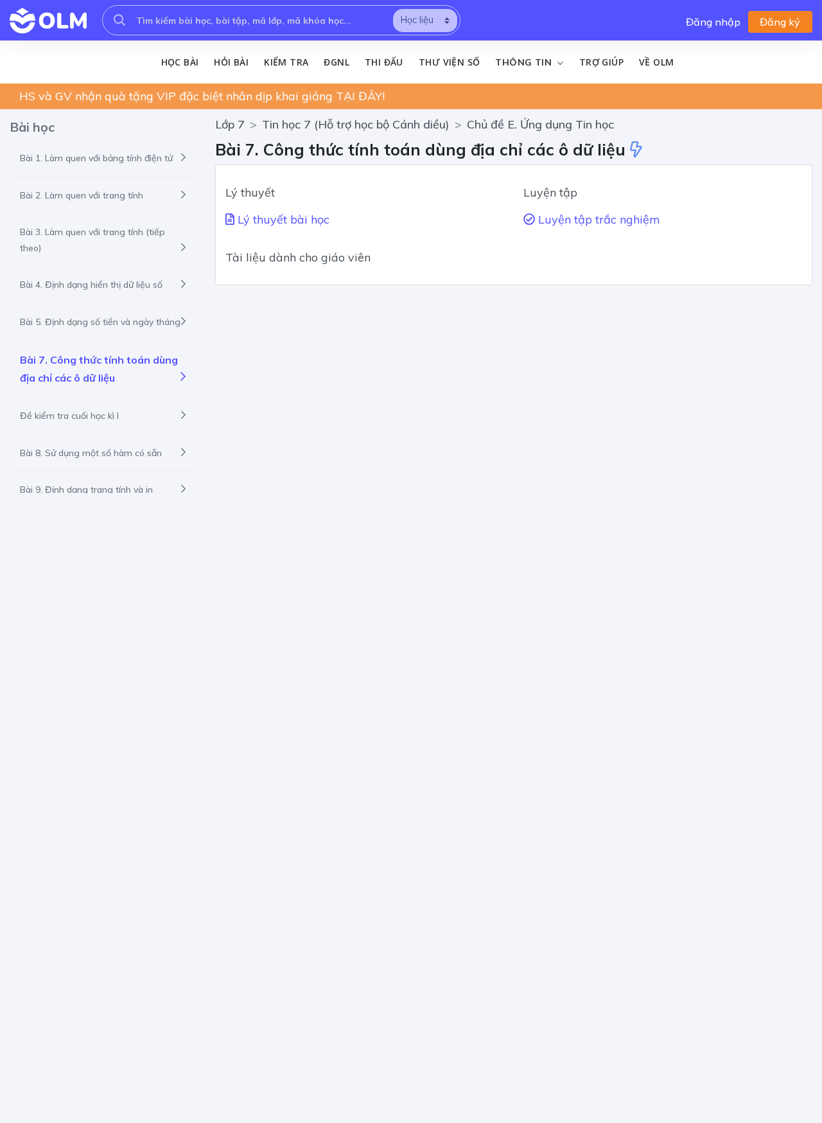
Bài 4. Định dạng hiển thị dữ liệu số (91, 284)
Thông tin (524, 62)
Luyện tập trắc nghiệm (597, 219)
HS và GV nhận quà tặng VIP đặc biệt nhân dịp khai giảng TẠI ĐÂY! (202, 96)
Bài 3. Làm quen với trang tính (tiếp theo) (92, 240)
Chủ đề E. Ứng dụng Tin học (540, 124)
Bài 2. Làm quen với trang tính (81, 195)
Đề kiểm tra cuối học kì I (69, 415)
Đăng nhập (713, 21)
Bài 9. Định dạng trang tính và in (86, 489)
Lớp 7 (230, 124)
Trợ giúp (601, 62)
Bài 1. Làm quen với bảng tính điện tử (96, 158)
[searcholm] (119, 20)
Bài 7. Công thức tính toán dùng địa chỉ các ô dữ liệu (99, 368)
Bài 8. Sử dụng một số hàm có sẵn (91, 453)
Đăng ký (780, 21)
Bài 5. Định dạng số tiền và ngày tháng (100, 322)
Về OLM (656, 62)
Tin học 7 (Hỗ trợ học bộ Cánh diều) (356, 124)
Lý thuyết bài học (281, 219)
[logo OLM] (48, 20)
